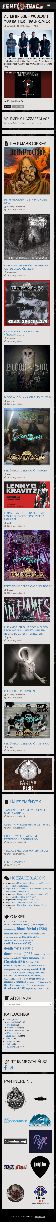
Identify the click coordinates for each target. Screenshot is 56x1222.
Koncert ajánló (13, 1027)
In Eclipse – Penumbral (19, 691)
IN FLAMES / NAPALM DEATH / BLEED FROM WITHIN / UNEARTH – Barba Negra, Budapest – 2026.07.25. (26, 630)
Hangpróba (10, 1041)
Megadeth (28, 973)
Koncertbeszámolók (15, 1030)
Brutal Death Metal (12, 937)
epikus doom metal (12, 958)
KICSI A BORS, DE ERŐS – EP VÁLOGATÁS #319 (21, 332)
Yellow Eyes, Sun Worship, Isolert (28, 850)
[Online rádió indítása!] (28, 773)
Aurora (10, 401)
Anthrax (18, 922)
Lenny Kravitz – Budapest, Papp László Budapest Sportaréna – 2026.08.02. (25, 516)
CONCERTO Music (26, 940)
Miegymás (11, 1033)
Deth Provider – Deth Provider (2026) (25, 201)
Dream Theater (42, 954)
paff (9, 523)
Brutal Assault (34, 933)
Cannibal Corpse (11, 940)
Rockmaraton (33, 982)
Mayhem (19, 973)
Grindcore (32, 962)
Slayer (9, 985)
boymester (12, 272)
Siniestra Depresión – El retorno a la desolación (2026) (27, 267)
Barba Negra (40, 924)
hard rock (24, 965)
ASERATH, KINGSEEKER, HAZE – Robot (28, 824)
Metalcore (41, 973)
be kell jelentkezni (33, 123)
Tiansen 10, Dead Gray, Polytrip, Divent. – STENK (25, 811)
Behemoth (10, 930)
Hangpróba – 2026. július (28, 899)
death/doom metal (17, 943)
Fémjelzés (14, 962)
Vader (45, 989)
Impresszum (40, 1216)
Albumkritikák (13, 1022)
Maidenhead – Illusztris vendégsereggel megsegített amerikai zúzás (29, 884)
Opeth (25, 979)
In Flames (9, 973)
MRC (9, 474)
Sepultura (45, 982)
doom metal (19, 953)
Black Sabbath (13, 933)
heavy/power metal (13, 970)
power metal (37, 978)
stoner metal (38, 985)
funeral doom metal (33, 958)
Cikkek (8, 1019)
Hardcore (10, 965)
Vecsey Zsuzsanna (16, 206)
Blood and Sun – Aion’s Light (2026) (27, 397)
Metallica (10, 975)
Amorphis (8, 922)
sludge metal (22, 985)
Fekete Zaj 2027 (14, 862)
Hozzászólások (27, 878)
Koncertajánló (13, 1046)
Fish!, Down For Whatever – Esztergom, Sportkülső (23, 837)
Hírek (7, 106)
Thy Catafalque (33, 989)
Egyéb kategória (13, 1035)
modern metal (24, 976)
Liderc (10, 589)
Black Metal (32, 929)
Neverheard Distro (12, 979)
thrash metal (14, 988)
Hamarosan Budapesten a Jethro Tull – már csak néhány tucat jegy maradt (28, 895)
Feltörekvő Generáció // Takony (26, 470)
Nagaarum (10, 888)
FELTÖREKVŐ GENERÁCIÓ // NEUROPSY (28, 586)
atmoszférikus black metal (18, 924)
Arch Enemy (28, 922)
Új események (25, 802)
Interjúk (10, 1024)
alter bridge (18, 106)
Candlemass (30, 937)
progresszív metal (15, 982)
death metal (18, 948)
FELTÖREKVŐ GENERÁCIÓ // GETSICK (26, 743)
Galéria (9, 1038)
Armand (11, 25)
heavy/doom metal (37, 966)
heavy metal (34, 969)
